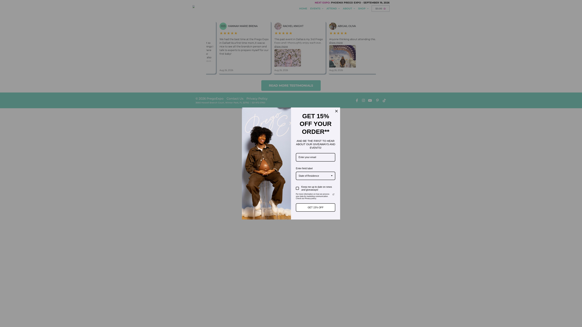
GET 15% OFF (316, 207)
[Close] (336, 111)
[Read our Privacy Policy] (333, 194)
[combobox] (315, 176)
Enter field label (304, 168)
